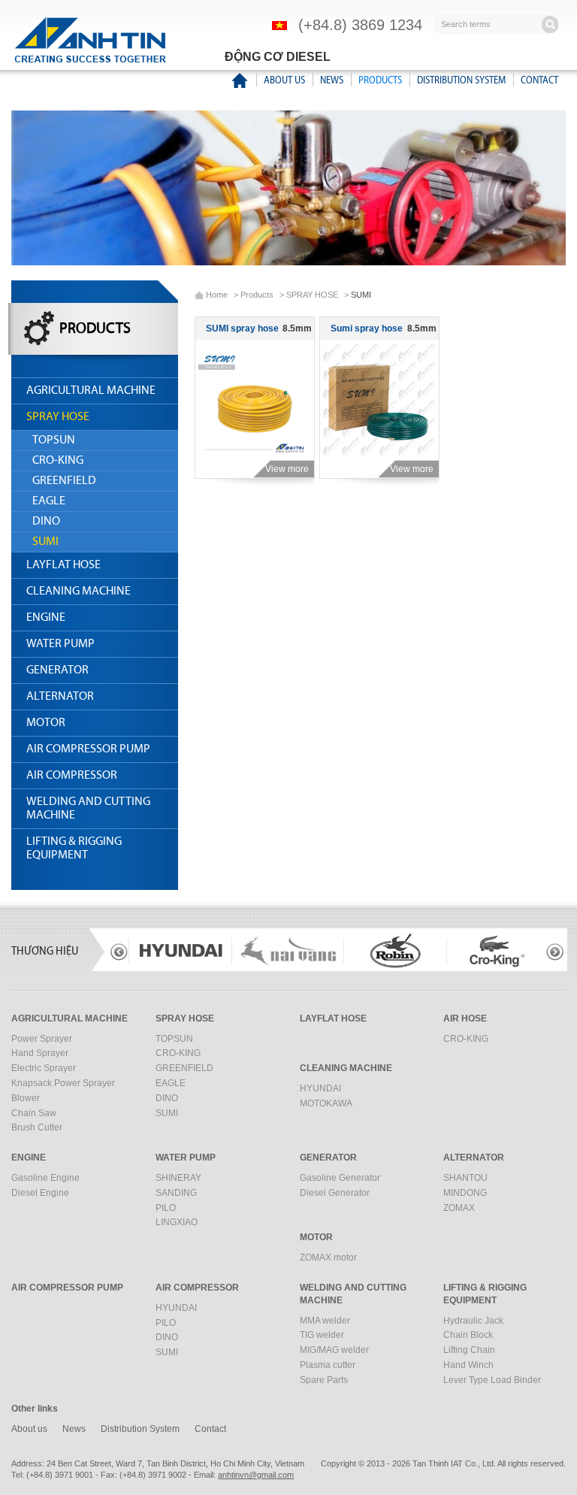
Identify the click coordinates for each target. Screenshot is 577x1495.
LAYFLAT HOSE (63, 565)
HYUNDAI (320, 1088)
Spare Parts (324, 1380)
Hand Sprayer (39, 1053)
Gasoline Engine (45, 1178)
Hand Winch (468, 1365)
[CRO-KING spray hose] (394, 951)
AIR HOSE (465, 1018)
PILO (166, 1208)
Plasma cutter (327, 1365)
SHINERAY (178, 1178)
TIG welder (322, 1335)
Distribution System (461, 80)
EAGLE (48, 501)
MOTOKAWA (326, 1103)
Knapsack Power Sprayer (63, 1083)
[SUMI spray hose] (254, 399)
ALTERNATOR (60, 697)
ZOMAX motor (328, 1257)
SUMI (45, 542)
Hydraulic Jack (473, 1320)
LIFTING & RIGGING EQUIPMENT (74, 848)
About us (284, 80)
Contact (539, 80)
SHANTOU (465, 1178)
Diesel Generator (335, 1193)
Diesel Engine (40, 1193)
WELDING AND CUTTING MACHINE (88, 809)
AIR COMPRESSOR (71, 776)
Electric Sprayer (43, 1068)
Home (217, 294)
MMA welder (325, 1320)
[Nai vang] (185, 951)
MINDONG (465, 1193)
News (331, 80)
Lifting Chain (469, 1350)
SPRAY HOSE (57, 417)
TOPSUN (53, 440)
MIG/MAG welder (334, 1350)
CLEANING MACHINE (78, 592)
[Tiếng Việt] (279, 25)
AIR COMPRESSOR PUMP (88, 749)
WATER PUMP (60, 644)
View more (287, 469)
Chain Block (468, 1335)
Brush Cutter (36, 1127)
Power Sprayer (41, 1038)
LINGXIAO (177, 1222)
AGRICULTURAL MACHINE (91, 391)
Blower (25, 1098)
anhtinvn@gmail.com (256, 1474)
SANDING (176, 1193)
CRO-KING (57, 461)
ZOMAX (459, 1208)
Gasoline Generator (340, 1178)
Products (380, 80)
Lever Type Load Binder (492, 1380)
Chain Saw (33, 1113)
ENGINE (45, 618)
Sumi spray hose (367, 328)
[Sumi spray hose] (379, 399)
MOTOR (45, 723)
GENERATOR (57, 670)
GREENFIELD (64, 481)
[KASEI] (495, 951)
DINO (46, 522)
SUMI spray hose (242, 328)
